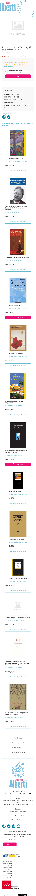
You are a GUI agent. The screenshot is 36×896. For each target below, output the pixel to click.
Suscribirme (10, 844)
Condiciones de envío (18, 752)
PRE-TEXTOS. (6, 52)
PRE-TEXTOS (15, 94)
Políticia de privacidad (18, 743)
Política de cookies (18, 748)
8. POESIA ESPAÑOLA (24, 105)
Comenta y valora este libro (18, 56)
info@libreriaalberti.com (18, 820)
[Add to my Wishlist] (32, 14)
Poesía (13, 105)
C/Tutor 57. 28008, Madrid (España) (18, 811)
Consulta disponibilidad (18, 170)
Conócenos (18, 738)
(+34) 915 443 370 (18, 815)
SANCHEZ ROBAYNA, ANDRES (18, 161)
